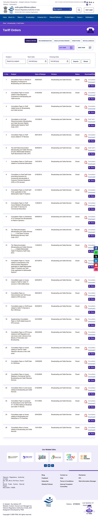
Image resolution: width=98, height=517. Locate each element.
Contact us (63, 475)
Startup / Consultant (9, 4)
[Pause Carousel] (49, 465)
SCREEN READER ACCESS (76, 2)
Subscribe (45, 481)
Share (92, 85)
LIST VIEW (62, 47)
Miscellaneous (88, 41)
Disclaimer (82, 475)
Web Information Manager (87, 481)
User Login (89, 10)
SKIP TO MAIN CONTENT (61, 2)
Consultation (31, 41)
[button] (85, 2)
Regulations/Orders (62, 41)
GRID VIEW (81, 47)
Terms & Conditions (66, 481)
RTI (80, 478)
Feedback (45, 478)
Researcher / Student (17, 2)
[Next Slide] (52, 465)
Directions (76, 41)
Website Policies (47, 484)
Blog (43, 475)
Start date (31, 57)
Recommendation (45, 41)
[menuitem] (5, 17)
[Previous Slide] (45, 465)
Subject (8, 57)
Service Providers (30, 2)
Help (61, 478)
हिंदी (90, 4)
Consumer (6, 2)
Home (4, 23)
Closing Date (54, 57)
